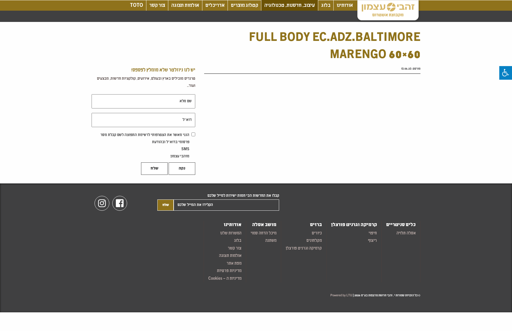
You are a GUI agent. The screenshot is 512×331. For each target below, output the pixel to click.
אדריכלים (215, 5)
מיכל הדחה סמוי (263, 233)
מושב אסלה (264, 225)
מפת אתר (234, 263)
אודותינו (345, 5)
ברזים (316, 225)
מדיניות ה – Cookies (224, 278)
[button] (505, 73)
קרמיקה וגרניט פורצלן (354, 225)
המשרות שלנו (230, 233)
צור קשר (157, 5)
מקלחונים (314, 240)
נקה (182, 168)
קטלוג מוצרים (244, 5)
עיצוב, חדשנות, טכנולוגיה (289, 5)
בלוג (325, 5)
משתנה (270, 240)
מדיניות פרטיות (229, 271)
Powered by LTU (341, 296)
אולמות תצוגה (185, 5)
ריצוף (372, 240)
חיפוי (373, 233)
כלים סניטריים (401, 225)
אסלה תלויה (406, 233)
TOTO (136, 5)
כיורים (317, 233)
